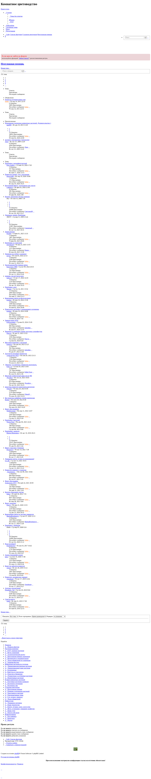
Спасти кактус (10, 599)
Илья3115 (10, 450)
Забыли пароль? (24, 58)
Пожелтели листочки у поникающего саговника (22, 309)
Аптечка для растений (13, 588)
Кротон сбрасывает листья (14, 492)
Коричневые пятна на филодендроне (18, 298)
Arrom (9, 568)
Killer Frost (28, 372)
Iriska (8, 494)
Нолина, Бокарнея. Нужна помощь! (17, 197)
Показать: (6, 616)
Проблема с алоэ (11, 287)
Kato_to (9, 366)
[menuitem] (15, 16)
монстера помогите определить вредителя (19, 387)
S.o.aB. (7, 461)
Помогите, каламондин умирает (16, 577)
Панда (9, 333)
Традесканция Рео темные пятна (16, 265)
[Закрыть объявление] (148, 55)
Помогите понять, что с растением (17, 174)
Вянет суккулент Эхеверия (14, 448)
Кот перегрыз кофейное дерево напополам (20, 398)
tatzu (6, 557)
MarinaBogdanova (13, 516)
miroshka (28, 328)
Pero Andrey (11, 165)
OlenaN (9, 389)
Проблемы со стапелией (13, 243)
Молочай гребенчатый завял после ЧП (18, 376)
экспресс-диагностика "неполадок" (17, 140)
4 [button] (5, 83)
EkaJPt (9, 233)
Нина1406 (10, 176)
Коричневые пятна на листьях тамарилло (19, 514)
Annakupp (10, 579)
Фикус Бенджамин (11, 481)
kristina (9, 300)
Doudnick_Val (9, 590)
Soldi (8, 601)
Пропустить (5, 9)
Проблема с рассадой (12, 420)
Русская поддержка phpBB (10, 757)
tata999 (9, 125)
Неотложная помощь (12, 63)
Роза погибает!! (10, 544)
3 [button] (5, 81)
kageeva (9, 344)
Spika (7, 101)
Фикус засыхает (10, 503)
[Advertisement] (75, 46)
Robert (7, 400)
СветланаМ (29, 211)
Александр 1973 (10, 483)
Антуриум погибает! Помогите (16, 354)
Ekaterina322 (11, 546)
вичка (9, 256)
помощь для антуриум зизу (14, 276)
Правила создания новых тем (15, 99)
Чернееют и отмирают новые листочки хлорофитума (23, 331)
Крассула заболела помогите (15, 566)
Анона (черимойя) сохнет (14, 555)
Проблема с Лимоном (12, 525)
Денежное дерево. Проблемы (15, 215)
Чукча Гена (10, 422)
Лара (6, 142)
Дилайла (10, 378)
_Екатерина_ (11, 472)
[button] (5, 85)
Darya (9, 505)
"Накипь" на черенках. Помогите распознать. (21, 365)
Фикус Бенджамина (12, 409)
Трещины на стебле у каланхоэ (16, 254)
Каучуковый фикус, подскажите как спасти (20, 185)
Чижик (9, 289)
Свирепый (28, 228)
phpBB (16, 753)
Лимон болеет (10, 232)
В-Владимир (11, 322)
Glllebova (10, 187)
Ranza (27, 250)
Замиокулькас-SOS (11, 320)
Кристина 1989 (12, 267)
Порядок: (50, 616)
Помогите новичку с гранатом (15, 470)
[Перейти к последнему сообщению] (29, 107)
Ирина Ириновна (13, 433)
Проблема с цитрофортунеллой (16, 163)
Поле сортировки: (25, 616)
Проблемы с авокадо (12, 431)
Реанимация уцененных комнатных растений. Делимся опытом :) (28, 123)
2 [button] (5, 80)
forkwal (9, 278)
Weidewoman (11, 411)
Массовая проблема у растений (16, 342)
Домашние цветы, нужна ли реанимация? (19, 459)
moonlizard (10, 245)
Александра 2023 (13, 355)
